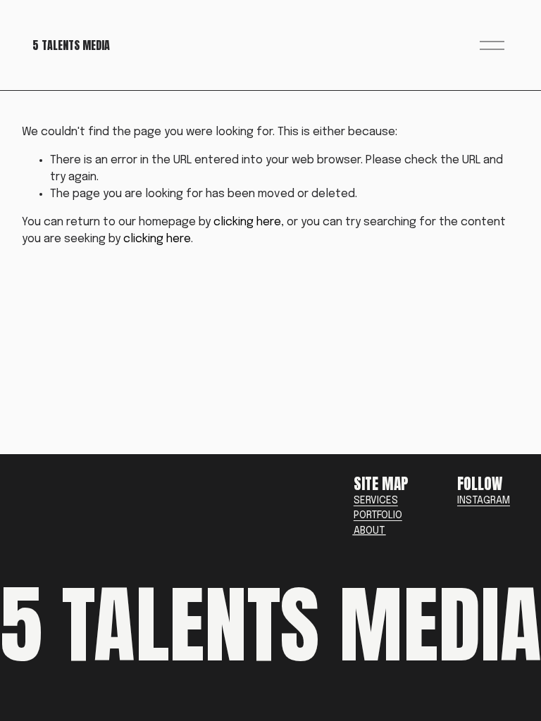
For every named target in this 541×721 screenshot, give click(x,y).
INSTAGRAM (483, 501)
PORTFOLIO (378, 515)
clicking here (247, 222)
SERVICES (376, 501)
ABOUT (369, 531)
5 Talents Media (71, 45)
